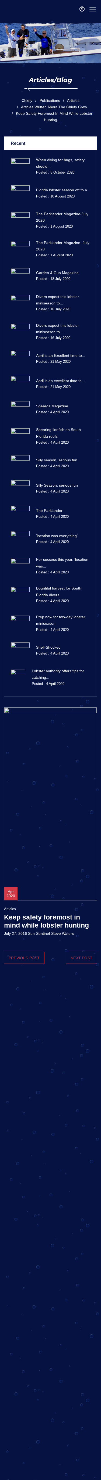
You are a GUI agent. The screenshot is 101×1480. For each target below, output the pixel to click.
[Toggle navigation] (93, 10)
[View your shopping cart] (74, 10)
